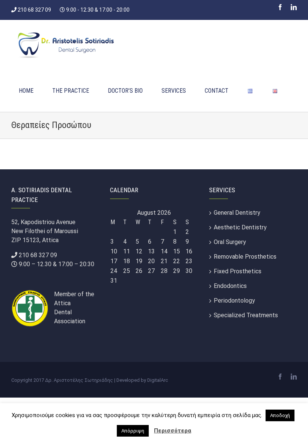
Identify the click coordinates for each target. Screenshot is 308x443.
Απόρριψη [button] (132, 431)
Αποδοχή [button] (280, 415)
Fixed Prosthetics (237, 271)
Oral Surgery (230, 242)
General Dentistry (237, 212)
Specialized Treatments (246, 315)
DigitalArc (157, 380)
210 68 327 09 (38, 255)
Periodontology (234, 300)
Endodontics (230, 285)
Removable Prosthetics (245, 256)
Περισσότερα (172, 430)
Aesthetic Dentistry (240, 227)
